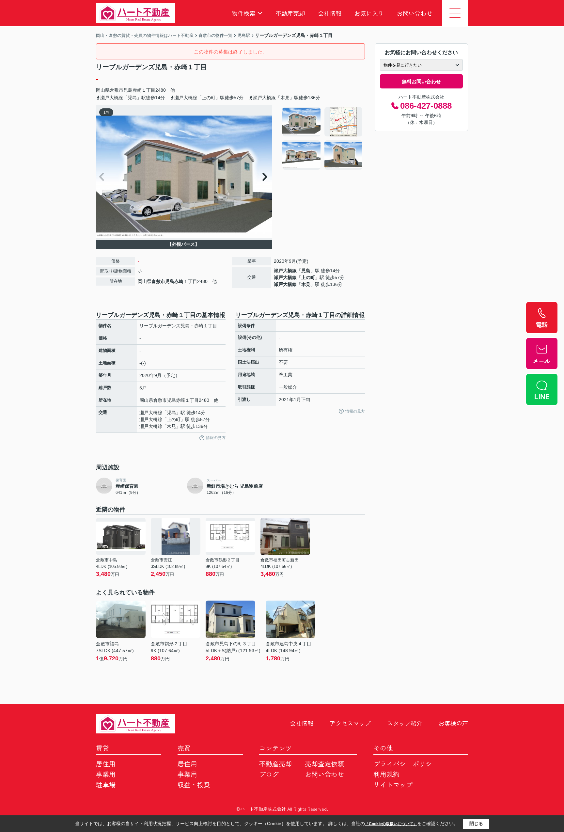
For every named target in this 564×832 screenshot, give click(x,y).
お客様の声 (453, 723)
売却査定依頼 (324, 763)
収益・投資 (194, 784)
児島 (305, 270)
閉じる (476, 823)
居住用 (106, 763)
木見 (305, 284)
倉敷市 (116, 90)
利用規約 (386, 774)
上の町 (308, 277)
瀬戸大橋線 (285, 270)
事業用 (106, 774)
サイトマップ (393, 784)
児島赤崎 (132, 90)
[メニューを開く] (455, 13)
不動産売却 (290, 13)
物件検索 (243, 13)
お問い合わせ (414, 13)
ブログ (269, 774)
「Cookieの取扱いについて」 (391, 824)
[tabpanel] (322, 138)
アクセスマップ (350, 723)
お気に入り (369, 13)
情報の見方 (216, 437)
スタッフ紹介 (404, 723)
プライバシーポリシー (406, 763)
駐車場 (106, 784)
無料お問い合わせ (421, 81)
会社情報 (329, 13)
